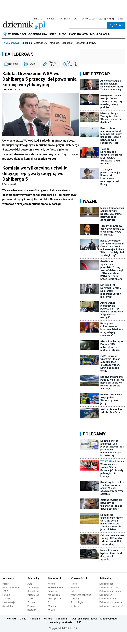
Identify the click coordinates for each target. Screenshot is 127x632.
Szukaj (118, 25)
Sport (30, 598)
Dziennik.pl (33, 578)
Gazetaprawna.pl (10, 587)
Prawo (74, 584)
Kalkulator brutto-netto (110, 602)
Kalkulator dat (106, 584)
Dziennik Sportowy (86, 42)
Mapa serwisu (108, 618)
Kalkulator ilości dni (108, 587)
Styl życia (75, 606)
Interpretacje (8, 602)
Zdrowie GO (40, 42)
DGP (76, 18)
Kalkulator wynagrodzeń (111, 606)
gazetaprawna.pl (107, 18)
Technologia (33, 587)
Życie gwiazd (54, 598)
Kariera (48, 618)
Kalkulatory (106, 578)
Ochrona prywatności (84, 618)
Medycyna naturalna (81, 595)
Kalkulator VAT (106, 595)
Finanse (75, 587)
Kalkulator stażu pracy (110, 591)
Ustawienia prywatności (59, 622)
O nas (23, 618)
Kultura (51, 610)
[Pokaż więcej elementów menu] (122, 34)
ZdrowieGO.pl (88, 18)
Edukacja (52, 591)
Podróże (31, 606)
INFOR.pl (38, 18)
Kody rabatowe (55, 587)
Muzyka (52, 606)
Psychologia (77, 602)
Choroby (75, 598)
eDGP (5, 591)
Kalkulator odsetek (108, 598)
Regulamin (62, 618)
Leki (73, 591)
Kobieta (51, 584)
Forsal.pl (6, 595)
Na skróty (8, 578)
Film (50, 602)
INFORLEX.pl (64, 18)
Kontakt (11, 618)
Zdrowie (31, 602)
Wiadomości (33, 595)
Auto (29, 584)
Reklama (35, 618)
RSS (79, 622)
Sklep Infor (7, 606)
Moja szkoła (54, 595)
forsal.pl (50, 18)
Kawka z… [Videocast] (61, 42)
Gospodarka (33, 591)
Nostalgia (26, 42)
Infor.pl (5, 584)
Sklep (120, 18)
